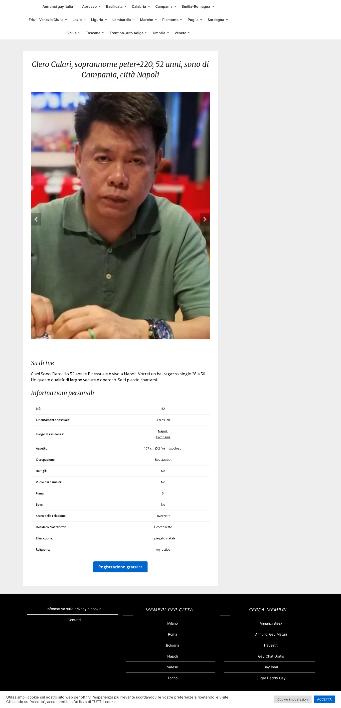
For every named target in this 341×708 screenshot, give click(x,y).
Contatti (74, 620)
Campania (163, 6)
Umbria (159, 33)
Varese (172, 667)
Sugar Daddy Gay (271, 678)
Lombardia (121, 19)
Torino (172, 678)
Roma (172, 634)
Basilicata (114, 6)
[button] (36, 219)
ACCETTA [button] (324, 699)
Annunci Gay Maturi (271, 634)
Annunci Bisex (271, 623)
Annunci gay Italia (57, 6)
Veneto (180, 33)
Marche (146, 19)
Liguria (97, 19)
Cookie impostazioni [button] (293, 699)
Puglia (193, 19)
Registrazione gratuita (120, 567)
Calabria (139, 6)
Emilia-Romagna (196, 6)
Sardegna (216, 19)
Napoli (163, 431)
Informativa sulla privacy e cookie (74, 609)
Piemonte (170, 19)
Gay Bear (270, 667)
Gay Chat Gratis (271, 656)
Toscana (93, 33)
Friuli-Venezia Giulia (46, 19)
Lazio (77, 19)
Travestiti (270, 645)
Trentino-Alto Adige (127, 33)
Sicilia (71, 33)
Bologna (172, 645)
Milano (172, 623)
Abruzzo (89, 6)
